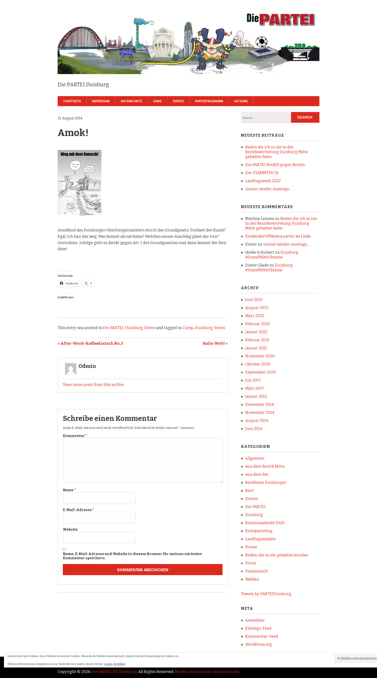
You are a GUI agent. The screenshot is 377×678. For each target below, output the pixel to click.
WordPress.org (258, 644)
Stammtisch (256, 571)
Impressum (101, 101)
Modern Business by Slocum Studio (207, 671)
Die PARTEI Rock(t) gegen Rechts (275, 164)
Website (70, 529)
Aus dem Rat (256, 474)
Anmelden (254, 620)
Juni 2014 (253, 428)
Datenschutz (131, 101)
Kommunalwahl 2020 (264, 522)
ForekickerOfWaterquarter (270, 236)
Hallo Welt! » (215, 343)
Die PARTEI (113, 327)
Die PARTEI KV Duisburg (114, 671)
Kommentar (75, 436)
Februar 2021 (257, 340)
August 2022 (257, 307)
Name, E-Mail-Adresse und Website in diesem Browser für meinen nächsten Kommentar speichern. (132, 556)
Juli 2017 (253, 380)
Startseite (72, 101)
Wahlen (252, 579)
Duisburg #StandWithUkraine (271, 255)
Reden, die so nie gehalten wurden (276, 555)
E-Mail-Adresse (78, 510)
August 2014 (256, 420)
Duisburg (134, 327)
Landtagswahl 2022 (263, 180)
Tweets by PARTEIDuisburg (266, 593)
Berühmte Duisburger (265, 482)
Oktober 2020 (257, 364)
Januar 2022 (256, 332)
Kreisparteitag (258, 530)
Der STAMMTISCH (262, 172)
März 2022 (254, 315)
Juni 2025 (254, 299)
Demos (251, 498)
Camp (187, 327)
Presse (251, 547)
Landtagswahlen (260, 539)
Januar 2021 (256, 348)
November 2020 (260, 356)
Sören (149, 327)
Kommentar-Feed (261, 636)
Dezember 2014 (259, 404)
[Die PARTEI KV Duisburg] (188, 67)
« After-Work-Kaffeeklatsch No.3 (90, 343)
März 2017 (254, 388)
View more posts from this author (93, 384)
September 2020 (260, 372)
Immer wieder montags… (268, 189)
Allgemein (254, 458)
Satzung (241, 101)
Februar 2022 (257, 323)
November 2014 (259, 412)
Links (157, 101)
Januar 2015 (256, 396)
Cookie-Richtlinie (114, 664)
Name (69, 490)
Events (178, 101)
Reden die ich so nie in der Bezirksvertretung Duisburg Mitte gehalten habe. (276, 152)
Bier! (249, 490)
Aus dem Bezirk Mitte (265, 466)
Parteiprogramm (209, 101)
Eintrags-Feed (258, 628)
